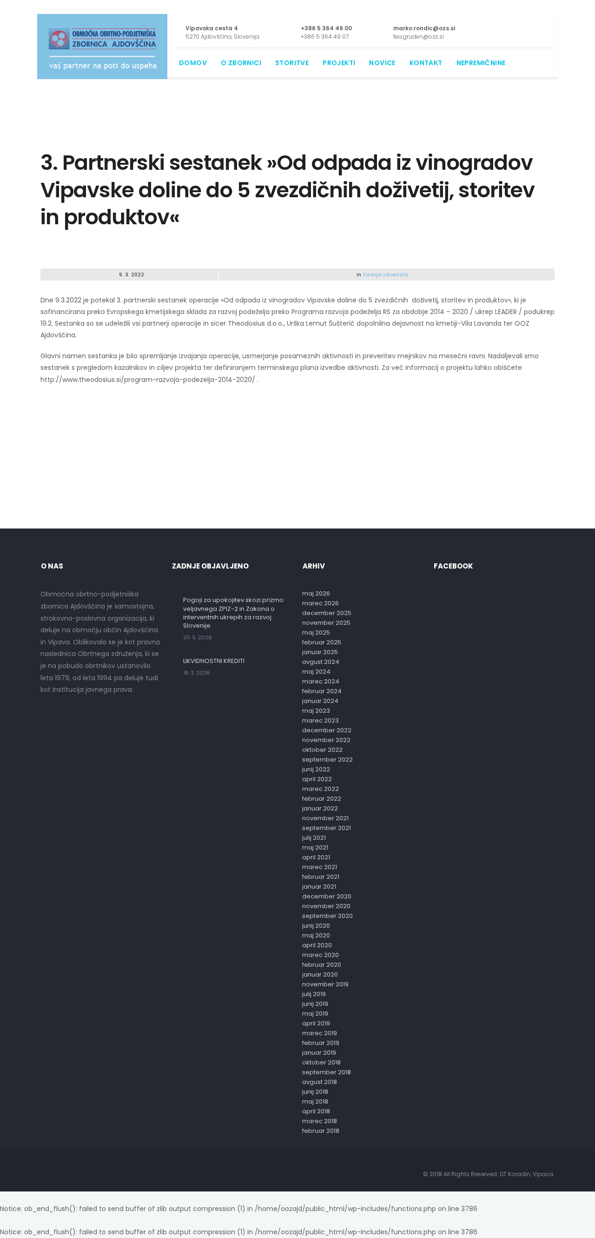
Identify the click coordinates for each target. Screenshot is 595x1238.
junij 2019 (315, 1003)
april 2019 (316, 1023)
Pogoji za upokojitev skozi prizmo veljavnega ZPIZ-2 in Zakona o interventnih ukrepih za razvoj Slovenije (233, 613)
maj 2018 (315, 1101)
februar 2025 (321, 642)
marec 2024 (320, 681)
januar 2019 (319, 1052)
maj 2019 (315, 1013)
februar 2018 (320, 1130)
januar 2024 (320, 700)
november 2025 (326, 622)
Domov (193, 62)
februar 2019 (320, 1042)
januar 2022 (320, 808)
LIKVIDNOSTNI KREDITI (214, 660)
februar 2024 (322, 691)
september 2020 (327, 915)
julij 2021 (314, 837)
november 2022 (326, 740)
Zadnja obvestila (385, 274)
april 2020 (317, 945)
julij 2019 (314, 994)
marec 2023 (320, 720)
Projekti (339, 62)
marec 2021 (319, 867)
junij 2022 (316, 769)
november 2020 (326, 906)
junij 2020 (316, 925)
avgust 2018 (319, 1081)
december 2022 (326, 730)
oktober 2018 (321, 1062)
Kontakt (426, 62)
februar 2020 (321, 964)
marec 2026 (320, 603)
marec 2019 (319, 1033)
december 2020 (326, 896)
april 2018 (316, 1111)
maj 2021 (315, 847)
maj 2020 (316, 935)
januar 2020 (320, 974)
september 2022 (327, 759)
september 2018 (326, 1072)
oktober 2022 (322, 749)
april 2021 (316, 857)
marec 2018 (319, 1121)
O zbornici (241, 62)
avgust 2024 (320, 661)
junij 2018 (315, 1091)
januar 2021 (319, 886)
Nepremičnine (481, 62)
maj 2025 (316, 632)
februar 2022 (321, 798)
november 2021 (325, 818)
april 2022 (317, 779)
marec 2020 (320, 954)
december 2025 (326, 613)
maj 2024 (316, 671)
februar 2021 (320, 876)
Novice (382, 62)
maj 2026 (316, 593)
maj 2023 (316, 710)
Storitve (292, 62)
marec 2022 (320, 788)
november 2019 (325, 984)
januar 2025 (320, 652)
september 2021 (326, 827)
